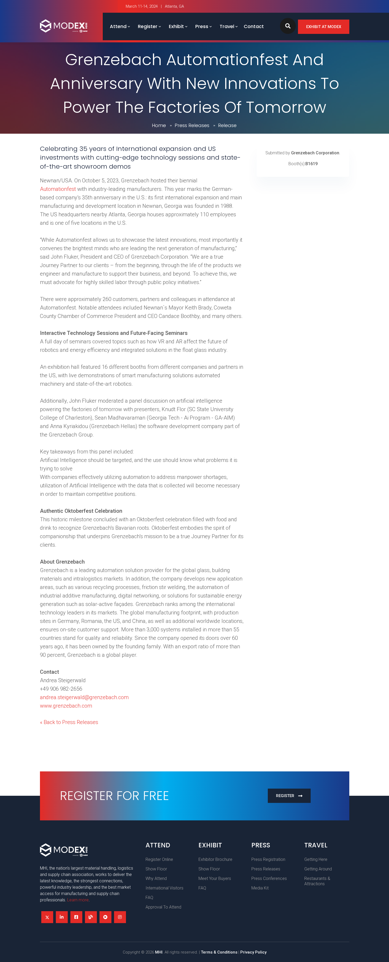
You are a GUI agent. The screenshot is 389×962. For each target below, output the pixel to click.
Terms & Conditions (219, 952)
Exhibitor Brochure (215, 859)
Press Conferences (269, 878)
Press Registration (268, 859)
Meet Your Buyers (214, 878)
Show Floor (156, 868)
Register (147, 26)
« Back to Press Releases (69, 722)
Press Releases (192, 125)
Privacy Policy (253, 952)
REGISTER (285, 795)
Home (159, 125)
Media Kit (260, 888)
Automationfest (58, 189)
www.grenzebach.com (66, 706)
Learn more (78, 899)
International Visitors (164, 888)
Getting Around (318, 868)
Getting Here (315, 859)
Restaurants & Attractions (317, 881)
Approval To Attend (163, 907)
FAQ (149, 897)
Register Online (159, 859)
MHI (158, 952)
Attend (118, 26)
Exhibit (176, 26)
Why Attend (156, 878)
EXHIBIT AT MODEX (323, 26)
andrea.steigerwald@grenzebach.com (84, 697)
